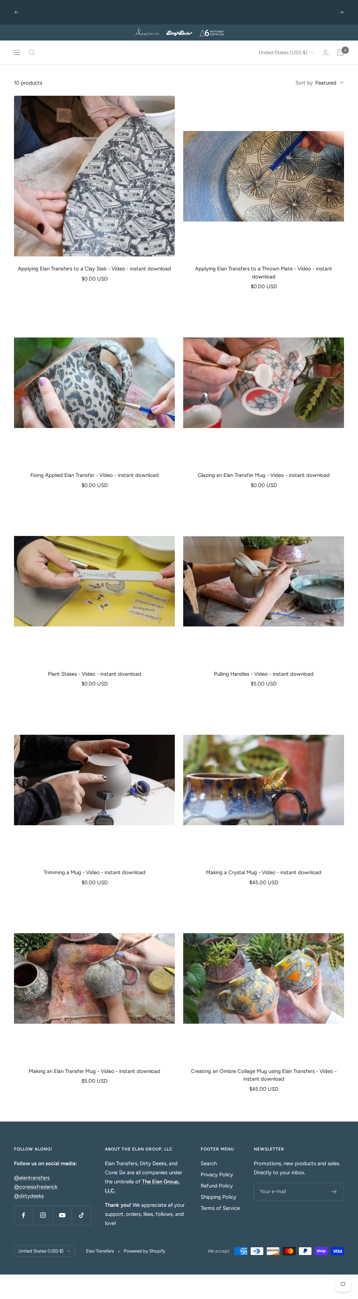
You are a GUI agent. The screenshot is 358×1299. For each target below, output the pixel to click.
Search (209, 1163)
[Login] (325, 53)
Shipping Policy (218, 1197)
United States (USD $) (283, 53)
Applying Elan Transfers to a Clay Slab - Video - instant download (94, 269)
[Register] (334, 1191)
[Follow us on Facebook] (23, 1215)
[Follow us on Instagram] (42, 1215)
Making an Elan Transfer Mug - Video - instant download (94, 1071)
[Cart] (340, 52)
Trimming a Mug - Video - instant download (94, 872)
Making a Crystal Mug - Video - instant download (263, 872)
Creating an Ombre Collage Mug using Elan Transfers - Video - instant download (264, 1075)
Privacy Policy (217, 1174)
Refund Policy (217, 1186)
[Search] (32, 52)
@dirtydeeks (29, 1196)
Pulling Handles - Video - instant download (264, 674)
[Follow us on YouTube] (62, 1215)
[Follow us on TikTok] (81, 1215)
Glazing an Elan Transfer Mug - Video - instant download (264, 475)
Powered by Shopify (144, 1251)
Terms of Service (220, 1208)
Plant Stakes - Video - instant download (94, 674)
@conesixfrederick (35, 1187)
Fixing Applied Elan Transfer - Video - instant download (94, 475)
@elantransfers (32, 1178)
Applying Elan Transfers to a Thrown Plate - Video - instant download (263, 273)
